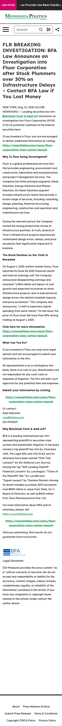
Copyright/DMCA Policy (20, 720)
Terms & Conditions (45, 713)
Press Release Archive (36, 706)
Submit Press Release (18, 713)
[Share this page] (57, 29)
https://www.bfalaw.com (18, 514)
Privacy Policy (47, 720)
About (16, 706)
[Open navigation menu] (6, 29)
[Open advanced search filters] (48, 29)
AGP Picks (8, 5)
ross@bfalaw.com (13, 417)
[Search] (41, 29)
